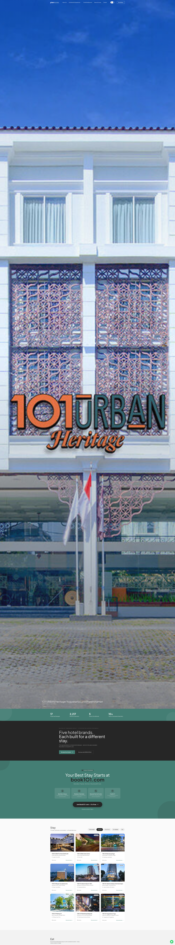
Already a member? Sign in (87, 809)
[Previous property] (13, 354)
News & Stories (97, 2)
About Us (65, 2)
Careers (105, 2)
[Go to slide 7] (53, 706)
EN (111, 2)
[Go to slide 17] (69, 706)
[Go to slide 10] (58, 706)
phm (54, 2)
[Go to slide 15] (66, 706)
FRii (122, 829)
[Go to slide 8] (55, 706)
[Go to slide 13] (63, 706)
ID (114, 2)
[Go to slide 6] (50, 706)
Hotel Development (87, 2)
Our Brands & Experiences (74, 2)
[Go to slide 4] (47, 706)
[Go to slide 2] (44, 706)
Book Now (120, 2)
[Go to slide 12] (61, 706)
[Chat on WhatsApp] (171, 941)
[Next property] (162, 354)
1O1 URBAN (115, 829)
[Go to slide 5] (48, 706)
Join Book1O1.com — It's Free (86, 804)
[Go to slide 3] (45, 706)
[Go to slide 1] (42, 706)
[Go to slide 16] (68, 706)
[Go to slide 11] (59, 706)
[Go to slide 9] (56, 706)
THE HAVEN (92, 829)
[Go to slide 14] (64, 706)
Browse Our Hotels (66, 752)
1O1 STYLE (107, 829)
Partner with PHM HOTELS (84, 752)
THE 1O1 (100, 829)
